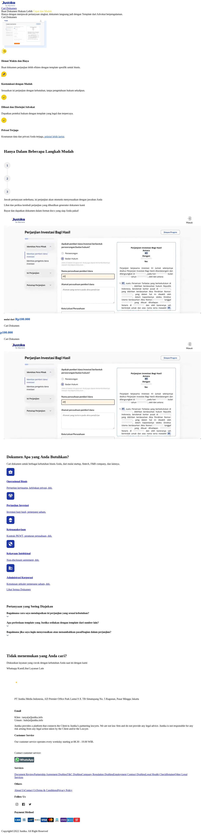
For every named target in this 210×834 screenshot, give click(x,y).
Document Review (24, 774)
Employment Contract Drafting (129, 774)
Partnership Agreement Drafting (50, 774)
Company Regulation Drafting (97, 774)
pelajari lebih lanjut (54, 136)
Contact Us (30, 790)
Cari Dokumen (9, 8)
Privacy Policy (64, 790)
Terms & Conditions (46, 790)
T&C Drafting (74, 774)
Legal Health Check (155, 774)
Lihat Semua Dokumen (19, 589)
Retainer (170, 774)
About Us (19, 790)
